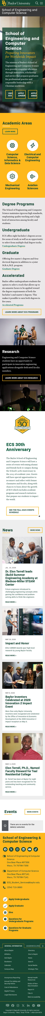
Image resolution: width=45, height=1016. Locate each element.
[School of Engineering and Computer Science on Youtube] (29, 849)
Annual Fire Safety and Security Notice (12, 982)
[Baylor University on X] (22, 1006)
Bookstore (8, 961)
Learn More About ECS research (21, 377)
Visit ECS (10, 94)
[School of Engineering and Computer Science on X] (11, 849)
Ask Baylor (8, 958)
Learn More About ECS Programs (21, 311)
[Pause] (39, 516)
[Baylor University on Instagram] (17, 1006)
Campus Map (9, 969)
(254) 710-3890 (14, 887)
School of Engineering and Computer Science (19, 11)
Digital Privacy (9, 991)
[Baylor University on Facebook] (12, 1006)
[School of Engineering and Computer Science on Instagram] (17, 849)
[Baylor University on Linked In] (27, 1006)
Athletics (7, 954)
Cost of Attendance (11, 987)
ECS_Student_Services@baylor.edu (23, 882)
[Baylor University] (16, 3)
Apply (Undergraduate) (22, 94)
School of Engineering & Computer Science (22, 839)
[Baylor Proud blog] (7, 1006)
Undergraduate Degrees (13, 246)
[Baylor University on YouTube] (38, 1006)
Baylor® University (20, 1010)
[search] (35, 3)
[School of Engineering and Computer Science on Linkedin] (23, 849)
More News (35, 530)
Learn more (10, 131)
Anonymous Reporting (12, 977)
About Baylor (9, 950)
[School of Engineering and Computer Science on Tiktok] (35, 849)
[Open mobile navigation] (42, 3)
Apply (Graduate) (34, 94)
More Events (32, 811)
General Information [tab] (13, 946)
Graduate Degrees (11, 268)
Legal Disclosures (10, 994)
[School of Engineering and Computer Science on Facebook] (5, 849)
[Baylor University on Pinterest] (33, 1006)
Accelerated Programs (12, 305)
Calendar (7, 965)
